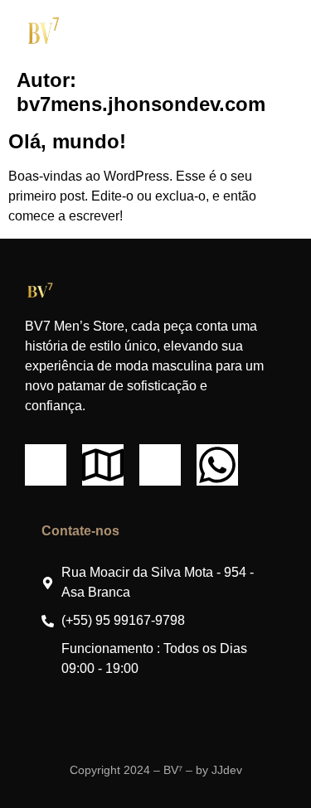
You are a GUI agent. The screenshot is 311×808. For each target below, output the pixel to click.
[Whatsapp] (217, 465)
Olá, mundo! (67, 141)
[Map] (103, 465)
